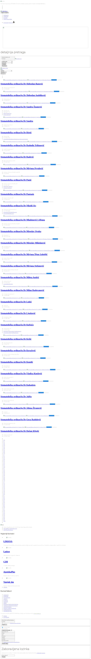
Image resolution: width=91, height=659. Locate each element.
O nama (5, 600)
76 (4, 488)
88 (4, 504)
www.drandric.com (8, 284)
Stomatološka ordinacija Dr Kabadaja (18, 385)
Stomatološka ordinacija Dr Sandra (17, 121)
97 (4, 517)
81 (3, 495)
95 (4, 514)
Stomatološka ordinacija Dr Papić (16, 180)
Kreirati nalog (5, 643)
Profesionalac (6, 627)
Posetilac (5, 629)
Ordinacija (5, 15)
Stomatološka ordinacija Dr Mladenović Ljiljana (23, 220)
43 (4, 444)
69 (4, 479)
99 (4, 519)
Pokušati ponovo (41, 653)
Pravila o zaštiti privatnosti (9, 608)
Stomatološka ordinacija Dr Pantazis (17, 194)
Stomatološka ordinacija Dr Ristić (16, 132)
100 (4, 521)
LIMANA (7, 541)
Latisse (6, 551)
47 (4, 449)
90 (4, 507)
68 (4, 477)
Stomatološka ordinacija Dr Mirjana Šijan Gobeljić (24, 254)
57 (4, 463)
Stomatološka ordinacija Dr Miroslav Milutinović (23, 243)
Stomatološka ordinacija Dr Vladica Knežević (21, 373)
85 (4, 500)
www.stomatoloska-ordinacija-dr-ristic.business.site (15, 139)
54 (4, 459)
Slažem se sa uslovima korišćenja (11, 642)
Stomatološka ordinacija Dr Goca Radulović (21, 419)
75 (4, 487)
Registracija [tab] (6, 617)
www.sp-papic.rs (7, 187)
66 (4, 475)
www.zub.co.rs (7, 114)
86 (4, 502)
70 (4, 480)
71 (3, 482)
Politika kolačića (7, 609)
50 (4, 453)
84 (4, 499)
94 (4, 513)
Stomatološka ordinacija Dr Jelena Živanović (21, 408)
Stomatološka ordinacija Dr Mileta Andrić (20, 277)
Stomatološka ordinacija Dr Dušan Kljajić (20, 431)
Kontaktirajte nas (7, 611)
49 (4, 452)
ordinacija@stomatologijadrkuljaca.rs (12, 331)
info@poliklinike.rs (8, 530)
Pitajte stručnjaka (7, 19)
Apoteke (5, 17)
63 (4, 471)
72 (4, 483)
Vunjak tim (8, 582)
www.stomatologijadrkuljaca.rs (10, 332)
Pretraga (4, 64)
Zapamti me (6, 623)
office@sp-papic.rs (7, 186)
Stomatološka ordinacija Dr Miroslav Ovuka (21, 231)
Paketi (5, 603)
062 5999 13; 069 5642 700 (10, 528)
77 (4, 490)
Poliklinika (5, 16)
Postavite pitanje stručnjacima (10, 604)
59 (4, 465)
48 (4, 450)
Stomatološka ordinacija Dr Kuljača (17, 325)
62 (4, 469)
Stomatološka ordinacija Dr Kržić (16, 339)
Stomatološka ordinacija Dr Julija (16, 396)
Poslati (3, 656)
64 (4, 472)
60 (4, 467)
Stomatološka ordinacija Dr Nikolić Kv (18, 205)
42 (4, 442)
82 (4, 496)
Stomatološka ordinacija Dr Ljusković (18, 313)
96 (4, 515)
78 (4, 491)
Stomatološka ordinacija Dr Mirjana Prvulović (22, 168)
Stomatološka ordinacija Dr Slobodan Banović (22, 84)
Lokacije (5, 599)
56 (4, 461)
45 (4, 446)
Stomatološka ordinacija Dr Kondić (17, 362)
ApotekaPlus (9, 572)
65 (4, 473)
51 (3, 455)
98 (4, 518)
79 (4, 492)
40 (4, 440)
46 (4, 448)
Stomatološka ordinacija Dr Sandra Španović (21, 107)
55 (4, 460)
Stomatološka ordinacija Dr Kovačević (18, 350)
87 (4, 503)
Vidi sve (5, 587)
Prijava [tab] (5, 616)
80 (4, 494)
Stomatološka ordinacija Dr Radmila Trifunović (22, 145)
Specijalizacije (6, 597)
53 (4, 457)
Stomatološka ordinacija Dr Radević (17, 157)
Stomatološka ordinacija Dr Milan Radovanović (22, 290)
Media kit (5, 601)
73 (4, 484)
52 (4, 456)
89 (4, 506)
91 (3, 509)
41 (3, 441)
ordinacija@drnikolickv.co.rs (10, 212)
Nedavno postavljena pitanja (10, 605)
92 (4, 510)
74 (4, 486)
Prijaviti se (4, 624)
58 (4, 464)
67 (4, 476)
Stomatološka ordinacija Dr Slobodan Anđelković (23, 95)
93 (4, 511)
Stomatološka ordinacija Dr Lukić (16, 302)
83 (4, 498)
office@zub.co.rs (7, 113)
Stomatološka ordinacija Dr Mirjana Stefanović (22, 266)
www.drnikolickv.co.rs (8, 213)
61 (3, 468)
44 (4, 445)
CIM (5, 561)
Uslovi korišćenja (7, 607)
